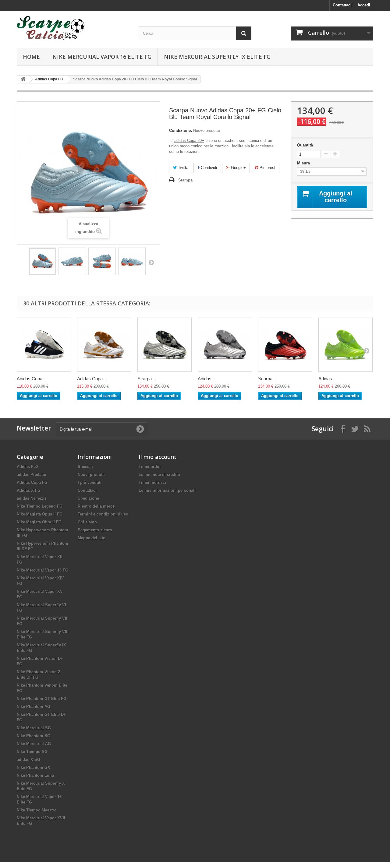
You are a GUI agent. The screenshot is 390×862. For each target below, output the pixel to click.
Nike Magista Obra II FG (39, 522)
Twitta (182, 167)
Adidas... (206, 378)
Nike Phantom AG (33, 706)
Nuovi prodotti (91, 474)
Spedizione (88, 498)
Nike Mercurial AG (34, 743)
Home (31, 56)
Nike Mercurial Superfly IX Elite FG (217, 56)
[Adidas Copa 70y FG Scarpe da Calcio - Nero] (44, 345)
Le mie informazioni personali (167, 490)
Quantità (305, 145)
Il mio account (157, 456)
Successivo (151, 262)
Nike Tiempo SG (32, 751)
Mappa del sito (91, 538)
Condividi (208, 167)
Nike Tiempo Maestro (37, 810)
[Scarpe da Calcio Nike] (73, 28)
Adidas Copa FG (32, 482)
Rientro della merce (96, 506)
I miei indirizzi (152, 482)
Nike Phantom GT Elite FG (41, 698)
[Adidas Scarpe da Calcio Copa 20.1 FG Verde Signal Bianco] (345, 345)
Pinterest (266, 167)
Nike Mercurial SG (34, 728)
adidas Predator (32, 474)
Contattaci (342, 5)
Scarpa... (146, 378)
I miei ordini (150, 466)
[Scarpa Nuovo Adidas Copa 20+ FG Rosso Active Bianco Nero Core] (285, 345)
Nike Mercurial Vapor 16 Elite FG (101, 56)
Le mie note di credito (159, 474)
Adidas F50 (27, 466)
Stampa (185, 180)
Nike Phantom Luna (35, 775)
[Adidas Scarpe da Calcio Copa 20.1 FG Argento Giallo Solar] (225, 345)
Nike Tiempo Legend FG (39, 506)
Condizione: (180, 130)
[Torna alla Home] (23, 79)
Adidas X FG (29, 490)
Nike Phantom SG (33, 736)
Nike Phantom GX (33, 767)
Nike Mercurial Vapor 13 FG (42, 570)
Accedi (363, 5)
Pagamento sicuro (95, 530)
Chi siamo (87, 522)
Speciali (85, 466)
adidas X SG (28, 759)
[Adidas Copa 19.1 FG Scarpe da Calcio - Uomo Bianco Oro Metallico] (104, 345)
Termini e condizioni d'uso (103, 514)
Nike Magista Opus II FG (39, 514)
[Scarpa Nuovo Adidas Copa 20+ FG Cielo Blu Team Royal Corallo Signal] (42, 261)
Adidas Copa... (31, 378)
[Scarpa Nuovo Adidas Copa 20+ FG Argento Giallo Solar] (164, 345)
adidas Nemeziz (32, 498)
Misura (304, 163)
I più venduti (89, 482)
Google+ (238, 167)
